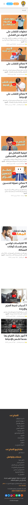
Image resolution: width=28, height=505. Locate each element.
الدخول (16, 4)
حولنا (22, 498)
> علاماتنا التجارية (19, 472)
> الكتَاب (22, 442)
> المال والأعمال (20, 423)
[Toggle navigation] (4, 3)
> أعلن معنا (21, 460)
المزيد (22, 41)
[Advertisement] (14, 122)
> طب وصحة (21, 430)
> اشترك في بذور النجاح (18, 465)
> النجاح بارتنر (20, 462)
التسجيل (9, 4)
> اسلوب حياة (20, 426)
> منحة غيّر (21, 452)
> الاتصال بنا (21, 474)
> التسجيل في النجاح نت (18, 467)
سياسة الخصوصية (16, 498)
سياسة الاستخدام (8, 498)
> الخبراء (22, 440)
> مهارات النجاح (20, 421)
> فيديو (23, 435)
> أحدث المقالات (20, 418)
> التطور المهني (20, 428)
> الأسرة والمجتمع (19, 433)
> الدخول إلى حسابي (19, 469)
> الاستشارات (21, 438)
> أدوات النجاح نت (20, 445)
